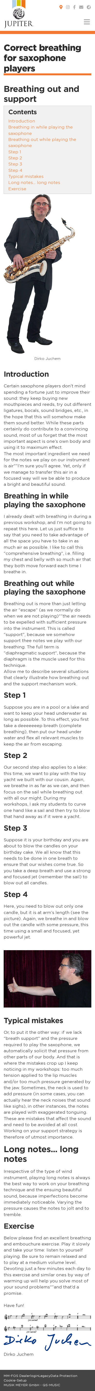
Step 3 (15, 163)
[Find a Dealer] (61, 7)
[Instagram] (67, 7)
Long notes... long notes (34, 182)
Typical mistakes (26, 176)
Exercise (17, 188)
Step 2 (15, 157)
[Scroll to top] (85, 1381)
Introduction (21, 120)
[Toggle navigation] (85, 25)
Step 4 (15, 170)
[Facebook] (74, 7)
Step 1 (14, 151)
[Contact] (81, 7)
